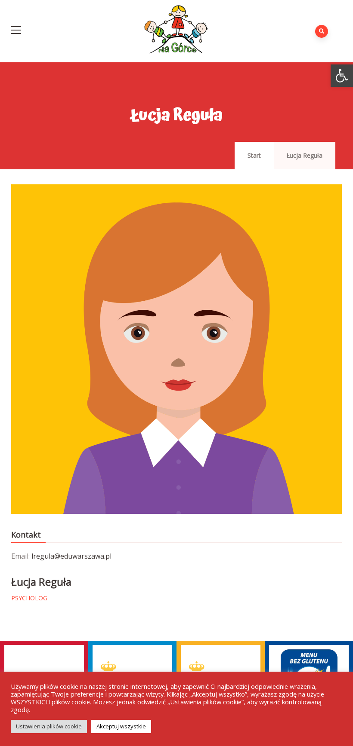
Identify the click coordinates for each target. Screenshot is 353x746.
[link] (342, 75)
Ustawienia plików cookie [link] (49, 726)
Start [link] (254, 155)
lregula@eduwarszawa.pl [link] (71, 556)
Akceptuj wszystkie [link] (121, 726)
